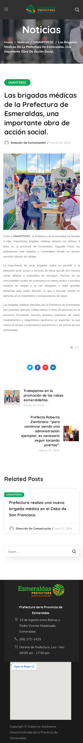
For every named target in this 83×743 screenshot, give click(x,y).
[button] (77, 9)
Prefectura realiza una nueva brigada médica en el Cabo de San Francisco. (37, 508)
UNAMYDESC (44, 42)
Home (8, 42)
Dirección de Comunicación (28, 142)
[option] (41, 511)
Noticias (23, 42)
